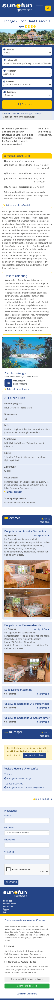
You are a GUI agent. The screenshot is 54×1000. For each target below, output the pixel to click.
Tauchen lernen (9, 904)
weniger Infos (42, 536)
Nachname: (9, 840)
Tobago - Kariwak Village (18, 779)
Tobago (6, 53)
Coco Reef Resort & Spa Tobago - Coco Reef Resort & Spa (26, 64)
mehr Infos (43, 694)
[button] (48, 352)
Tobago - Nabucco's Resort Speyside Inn (25, 788)
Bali (4, 912)
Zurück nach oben (43, 799)
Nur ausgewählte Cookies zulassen (27, 979)
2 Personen (8, 95)
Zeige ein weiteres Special (18, 205)
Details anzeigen (14, 492)
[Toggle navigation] (39, 8)
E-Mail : (8, 816)
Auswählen (8, 74)
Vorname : (9, 852)
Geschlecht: (9, 828)
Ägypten (6, 909)
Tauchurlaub (8, 907)
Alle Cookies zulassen (27, 986)
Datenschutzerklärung (34, 755)
